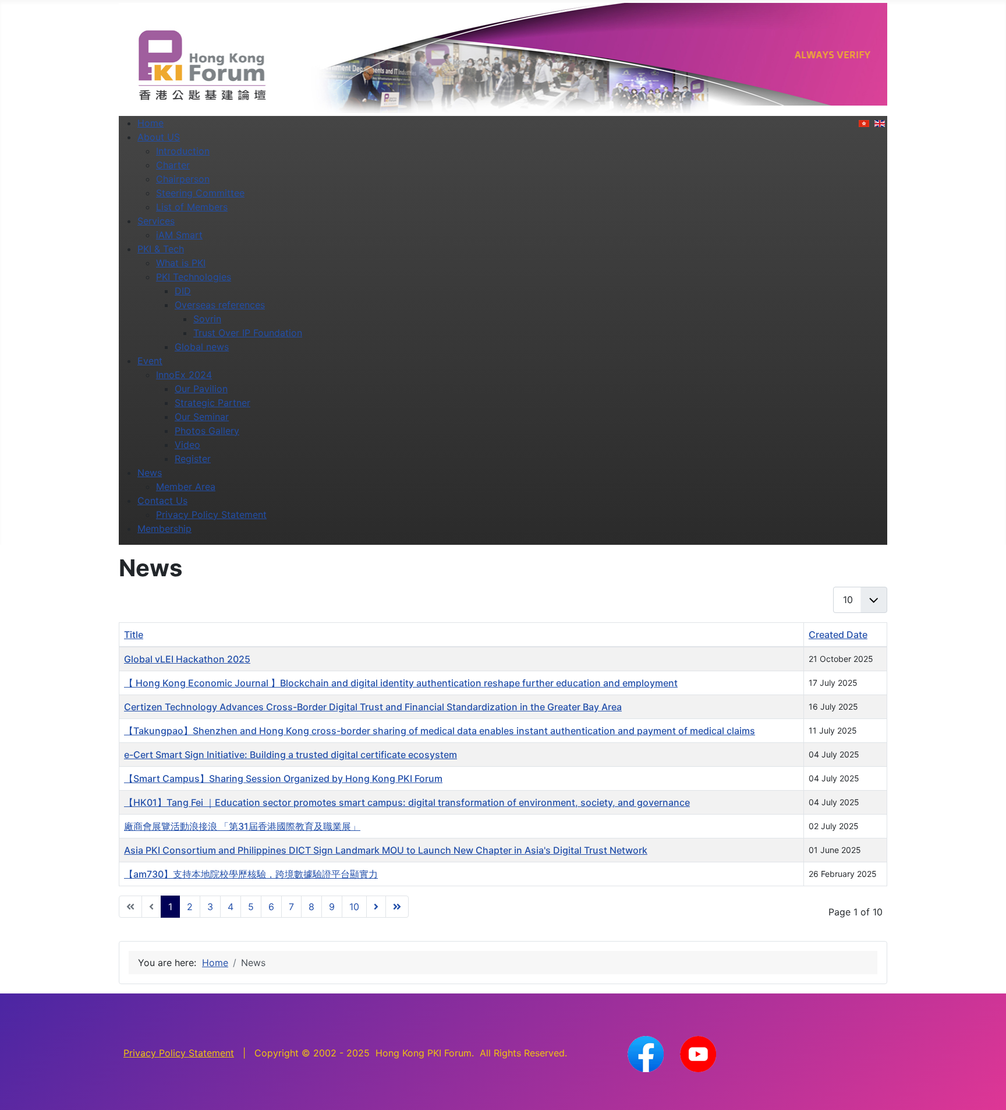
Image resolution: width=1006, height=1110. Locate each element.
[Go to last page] (397, 907)
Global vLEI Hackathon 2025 (187, 659)
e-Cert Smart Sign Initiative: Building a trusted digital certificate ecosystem (290, 754)
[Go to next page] (376, 907)
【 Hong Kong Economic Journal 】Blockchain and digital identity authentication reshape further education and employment (401, 683)
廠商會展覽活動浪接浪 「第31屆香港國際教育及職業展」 (242, 826)
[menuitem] (150, 123)
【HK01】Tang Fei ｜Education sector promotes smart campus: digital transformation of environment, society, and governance (407, 802)
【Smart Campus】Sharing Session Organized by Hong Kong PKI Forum (283, 778)
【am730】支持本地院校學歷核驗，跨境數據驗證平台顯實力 (251, 874)
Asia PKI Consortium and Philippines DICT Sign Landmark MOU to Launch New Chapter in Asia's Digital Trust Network (385, 850)
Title (133, 634)
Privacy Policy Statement (178, 1053)
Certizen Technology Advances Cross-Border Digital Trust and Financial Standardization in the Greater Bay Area (373, 707)
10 (354, 906)
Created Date (838, 634)
